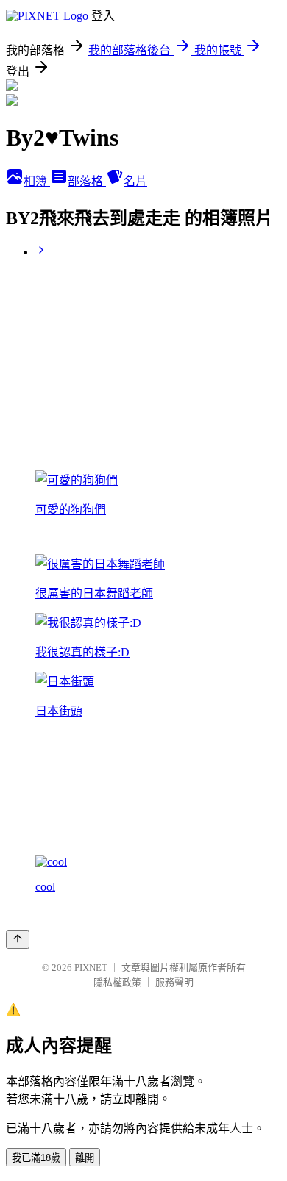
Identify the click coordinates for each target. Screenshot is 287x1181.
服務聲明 (174, 982)
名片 (135, 181)
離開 (84, 1157)
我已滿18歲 (36, 1157)
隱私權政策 (117, 982)
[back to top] (17, 939)
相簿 (37, 181)
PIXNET (90, 967)
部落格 (87, 181)
